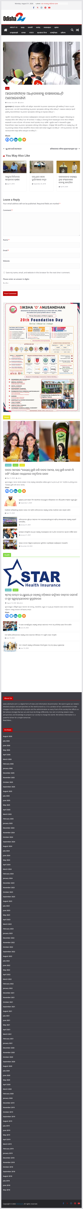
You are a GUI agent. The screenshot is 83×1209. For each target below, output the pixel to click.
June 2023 (6, 910)
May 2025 (6, 805)
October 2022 (8, 947)
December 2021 (8, 993)
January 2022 (8, 988)
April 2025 (6, 810)
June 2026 (6, 745)
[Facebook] (7, 140)
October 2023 (8, 892)
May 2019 (6, 1135)
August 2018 (7, 1176)
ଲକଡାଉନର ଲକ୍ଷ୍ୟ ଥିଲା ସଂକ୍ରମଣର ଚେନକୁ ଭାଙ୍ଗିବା (68, 179)
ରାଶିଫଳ (63, 32)
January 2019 (8, 1153)
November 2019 (9, 1107)
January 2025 (8, 823)
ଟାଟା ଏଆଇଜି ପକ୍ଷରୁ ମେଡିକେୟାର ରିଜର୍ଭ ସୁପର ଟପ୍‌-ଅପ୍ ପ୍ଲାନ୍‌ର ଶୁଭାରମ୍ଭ (41, 645)
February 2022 (8, 984)
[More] (24, 140)
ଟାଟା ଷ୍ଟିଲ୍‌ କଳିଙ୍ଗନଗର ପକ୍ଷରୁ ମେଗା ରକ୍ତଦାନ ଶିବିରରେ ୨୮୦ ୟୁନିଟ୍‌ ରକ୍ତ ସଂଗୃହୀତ (31, 635)
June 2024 (6, 855)
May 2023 (6, 915)
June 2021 (6, 1020)
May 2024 (6, 860)
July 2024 (6, 851)
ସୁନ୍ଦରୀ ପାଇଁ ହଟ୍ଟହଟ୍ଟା (14, 148)
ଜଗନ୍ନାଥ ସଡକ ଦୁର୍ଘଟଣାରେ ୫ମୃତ (39, 178)
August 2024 (7, 846)
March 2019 (7, 1144)
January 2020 (8, 1098)
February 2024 (8, 874)
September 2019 (9, 1116)
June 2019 (6, 1130)
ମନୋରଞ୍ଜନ (47, 27)
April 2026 (6, 755)
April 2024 (6, 865)
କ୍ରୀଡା (56, 27)
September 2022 (9, 952)
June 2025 (6, 800)
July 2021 (6, 1016)
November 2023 (9, 887)
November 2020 (9, 1052)
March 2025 (7, 814)
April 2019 (6, 1139)
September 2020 (9, 1062)
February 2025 (8, 819)
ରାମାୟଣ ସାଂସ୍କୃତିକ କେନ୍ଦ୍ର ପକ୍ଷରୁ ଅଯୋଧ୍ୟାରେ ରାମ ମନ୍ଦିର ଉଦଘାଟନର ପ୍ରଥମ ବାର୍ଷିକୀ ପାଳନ (48, 532)
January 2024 (8, 878)
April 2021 (6, 1030)
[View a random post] (77, 30)
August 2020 (7, 1066)
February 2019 (8, 1149)
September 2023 (9, 897)
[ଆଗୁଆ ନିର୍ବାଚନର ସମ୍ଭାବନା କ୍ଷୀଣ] (15, 162)
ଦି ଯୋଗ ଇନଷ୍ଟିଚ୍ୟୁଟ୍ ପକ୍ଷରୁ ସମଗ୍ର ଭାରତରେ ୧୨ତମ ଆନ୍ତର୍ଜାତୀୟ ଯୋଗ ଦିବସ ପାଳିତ (45, 625)
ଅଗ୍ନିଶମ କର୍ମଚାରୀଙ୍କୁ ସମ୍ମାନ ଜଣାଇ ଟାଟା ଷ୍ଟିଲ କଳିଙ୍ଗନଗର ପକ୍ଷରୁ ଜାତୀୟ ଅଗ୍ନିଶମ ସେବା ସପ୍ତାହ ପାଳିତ (38, 510)
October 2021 (8, 1002)
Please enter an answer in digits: (16, 279)
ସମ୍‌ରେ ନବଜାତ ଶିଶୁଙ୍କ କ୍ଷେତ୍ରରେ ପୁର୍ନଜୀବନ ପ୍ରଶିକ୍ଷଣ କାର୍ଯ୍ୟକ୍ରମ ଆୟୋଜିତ (43, 543)
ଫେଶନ (23, 32)
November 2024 (9, 833)
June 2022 (6, 965)
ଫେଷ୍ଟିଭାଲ (53, 32)
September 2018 (9, 1171)
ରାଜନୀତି (30, 27)
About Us (13, 27)
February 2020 (8, 1094)
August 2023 (7, 901)
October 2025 (8, 782)
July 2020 (6, 1071)
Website (6, 261)
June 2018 (6, 1185)
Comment (8, 210)
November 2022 (9, 942)
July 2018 (6, 1181)
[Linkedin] (16, 140)
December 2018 (8, 1158)
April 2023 (6, 920)
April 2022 (6, 974)
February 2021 (8, 1039)
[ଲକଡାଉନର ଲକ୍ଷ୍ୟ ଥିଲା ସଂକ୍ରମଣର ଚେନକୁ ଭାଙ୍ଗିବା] (68, 162)
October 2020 (8, 1057)
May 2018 (6, 1190)
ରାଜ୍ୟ (22, 27)
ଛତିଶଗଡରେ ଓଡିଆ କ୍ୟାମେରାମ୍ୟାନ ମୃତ (63, 148)
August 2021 (7, 1011)
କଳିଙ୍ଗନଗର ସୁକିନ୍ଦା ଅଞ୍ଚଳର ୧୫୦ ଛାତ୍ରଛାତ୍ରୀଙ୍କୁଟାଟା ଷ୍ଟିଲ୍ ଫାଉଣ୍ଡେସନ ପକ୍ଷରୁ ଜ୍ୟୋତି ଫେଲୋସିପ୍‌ (47, 520)
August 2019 (7, 1121)
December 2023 (8, 883)
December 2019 (8, 1103)
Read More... (7, 720)
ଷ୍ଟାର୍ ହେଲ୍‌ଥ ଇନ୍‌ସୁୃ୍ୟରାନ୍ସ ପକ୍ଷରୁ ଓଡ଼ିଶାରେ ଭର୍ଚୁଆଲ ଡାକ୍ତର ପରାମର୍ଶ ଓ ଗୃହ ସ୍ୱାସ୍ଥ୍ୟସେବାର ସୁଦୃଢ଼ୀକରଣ (41, 596)
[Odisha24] (5, 30)
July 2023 (6, 906)
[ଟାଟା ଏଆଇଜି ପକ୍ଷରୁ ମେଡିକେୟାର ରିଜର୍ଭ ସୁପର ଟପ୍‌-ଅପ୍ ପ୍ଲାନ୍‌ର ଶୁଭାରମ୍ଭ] (10, 647)
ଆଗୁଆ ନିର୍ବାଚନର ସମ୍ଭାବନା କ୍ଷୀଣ (12, 178)
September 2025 (9, 787)
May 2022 (6, 970)
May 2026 (6, 750)
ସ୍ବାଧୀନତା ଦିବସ (42, 32)
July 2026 (6, 741)
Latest (22, 465)
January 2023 (8, 933)
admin (22, 102)
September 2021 (9, 1007)
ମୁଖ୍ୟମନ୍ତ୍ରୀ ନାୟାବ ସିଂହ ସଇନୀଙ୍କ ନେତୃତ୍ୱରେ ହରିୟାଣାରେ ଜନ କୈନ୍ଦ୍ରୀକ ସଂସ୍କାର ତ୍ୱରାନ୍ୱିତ (48, 500)
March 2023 (7, 924)
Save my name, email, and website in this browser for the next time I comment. (38, 272)
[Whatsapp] (20, 140)
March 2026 (7, 759)
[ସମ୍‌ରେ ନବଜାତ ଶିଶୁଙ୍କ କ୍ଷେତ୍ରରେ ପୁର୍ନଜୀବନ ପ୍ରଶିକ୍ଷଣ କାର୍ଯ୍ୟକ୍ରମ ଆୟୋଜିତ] (10, 544)
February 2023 (8, 929)
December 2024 (8, 828)
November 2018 (9, 1162)
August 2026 (7, 736)
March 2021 (7, 1034)
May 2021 (6, 1025)
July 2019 (6, 1126)
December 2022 (8, 938)
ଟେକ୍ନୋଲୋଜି (14, 32)
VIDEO (31, 32)
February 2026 (8, 764)
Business (8, 465)
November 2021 (9, 997)
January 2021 (8, 1043)
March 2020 (7, 1089)
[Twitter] (11, 140)
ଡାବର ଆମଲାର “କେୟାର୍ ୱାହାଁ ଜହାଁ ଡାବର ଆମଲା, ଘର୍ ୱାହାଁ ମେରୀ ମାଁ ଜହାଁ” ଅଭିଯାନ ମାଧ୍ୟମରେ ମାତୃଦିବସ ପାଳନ (39, 471)
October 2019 (8, 1112)
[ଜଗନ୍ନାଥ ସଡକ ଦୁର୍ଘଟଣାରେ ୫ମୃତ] (41, 162)
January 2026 (8, 768)
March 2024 (7, 869)
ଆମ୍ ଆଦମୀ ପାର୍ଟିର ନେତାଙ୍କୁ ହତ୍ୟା (51, 3)
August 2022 (7, 956)
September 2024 (9, 842)
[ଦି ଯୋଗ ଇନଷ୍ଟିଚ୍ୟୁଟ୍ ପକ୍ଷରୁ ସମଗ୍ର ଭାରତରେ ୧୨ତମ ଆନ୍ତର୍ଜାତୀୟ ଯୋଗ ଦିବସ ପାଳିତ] (10, 626)
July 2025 (6, 796)
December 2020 (8, 1048)
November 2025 (9, 777)
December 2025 (8, 773)
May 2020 (6, 1080)
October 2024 (8, 837)
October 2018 (8, 1167)
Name (6, 240)
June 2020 (6, 1075)
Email (6, 250)
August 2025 (7, 791)
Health (16, 465)
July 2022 (6, 961)
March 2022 (7, 979)
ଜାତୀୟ (38, 27)
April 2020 (6, 1084)
